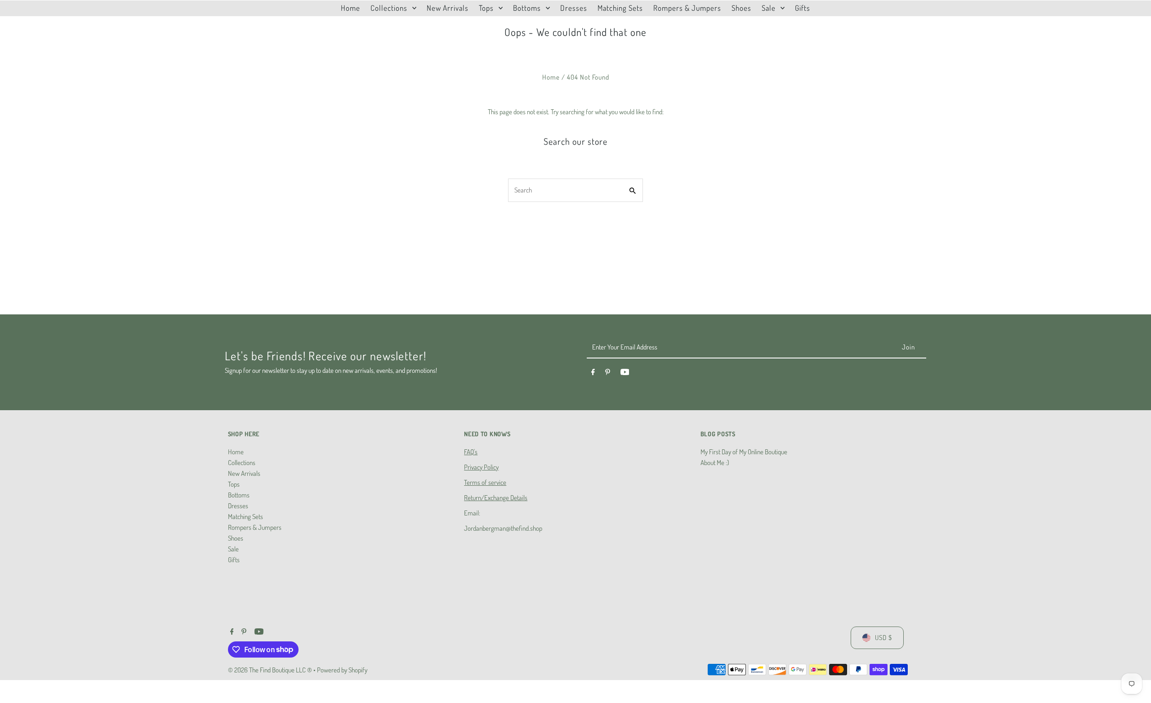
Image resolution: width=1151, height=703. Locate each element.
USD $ (883, 637)
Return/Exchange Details (495, 497)
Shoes (235, 538)
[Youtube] (624, 373)
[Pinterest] (607, 373)
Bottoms (239, 495)
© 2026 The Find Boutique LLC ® (270, 670)
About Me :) (714, 462)
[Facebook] (593, 373)
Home (551, 77)
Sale (233, 549)
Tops (234, 484)
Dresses (238, 506)
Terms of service (485, 482)
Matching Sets (245, 516)
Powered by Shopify (342, 670)
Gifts (234, 559)
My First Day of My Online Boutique (743, 452)
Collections (241, 462)
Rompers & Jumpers (254, 527)
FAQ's (470, 452)
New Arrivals (244, 473)
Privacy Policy (481, 467)
